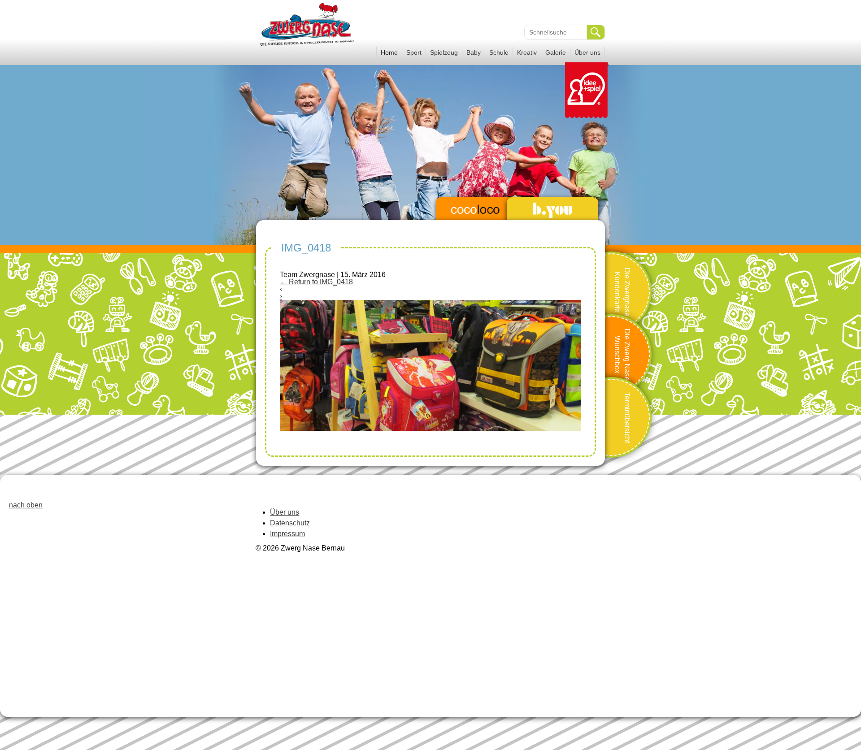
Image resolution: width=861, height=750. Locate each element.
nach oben (26, 505)
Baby (473, 52)
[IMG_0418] (431, 428)
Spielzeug (444, 52)
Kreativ (527, 52)
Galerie (555, 52)
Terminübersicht (627, 417)
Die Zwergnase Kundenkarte (622, 291)
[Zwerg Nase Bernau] (308, 45)
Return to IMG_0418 (316, 282)
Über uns (587, 52)
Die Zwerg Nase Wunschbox (622, 355)
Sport (414, 52)
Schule (499, 52)
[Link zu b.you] (552, 210)
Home (389, 52)
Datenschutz (290, 523)
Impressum (287, 534)
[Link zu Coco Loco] (475, 210)
